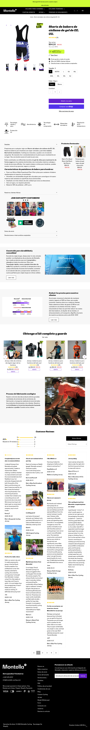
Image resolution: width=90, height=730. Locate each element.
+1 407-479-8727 (8, 677)
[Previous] (6, 25)
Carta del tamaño (43, 675)
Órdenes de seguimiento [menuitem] (58, 12)
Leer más (11, 277)
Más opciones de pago (66, 111)
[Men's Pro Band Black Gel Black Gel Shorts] (67, 151)
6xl (70, 76)
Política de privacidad (45, 686)
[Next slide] (84, 357)
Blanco (60, 84)
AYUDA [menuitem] (41, 12)
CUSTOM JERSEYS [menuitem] (28, 12)
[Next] (11, 25)
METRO (57, 71)
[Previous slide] (5, 357)
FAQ (39, 683)
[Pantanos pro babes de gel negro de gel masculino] (80, 151)
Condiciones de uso (44, 689)
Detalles (7, 144)
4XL (58, 76)
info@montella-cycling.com (12, 680)
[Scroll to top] (86, 726)
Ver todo (45, 337)
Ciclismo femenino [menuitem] (56, 9)
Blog (39, 692)
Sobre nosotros (43, 669)
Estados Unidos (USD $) (77, 725)
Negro (52, 84)
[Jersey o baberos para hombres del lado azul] (34, 349)
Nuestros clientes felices (12, 192)
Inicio (31, 17)
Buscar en (41, 666)
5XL (64, 76)
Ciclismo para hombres (34, 9)
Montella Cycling (26, 724)
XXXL (51, 76)
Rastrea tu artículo (44, 711)
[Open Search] (74, 10)
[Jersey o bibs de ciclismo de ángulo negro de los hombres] (13, 349)
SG (69, 71)
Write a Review (76, 438)
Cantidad (52, 88)
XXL (75, 71)
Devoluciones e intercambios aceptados (17, 235)
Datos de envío (9, 231)
